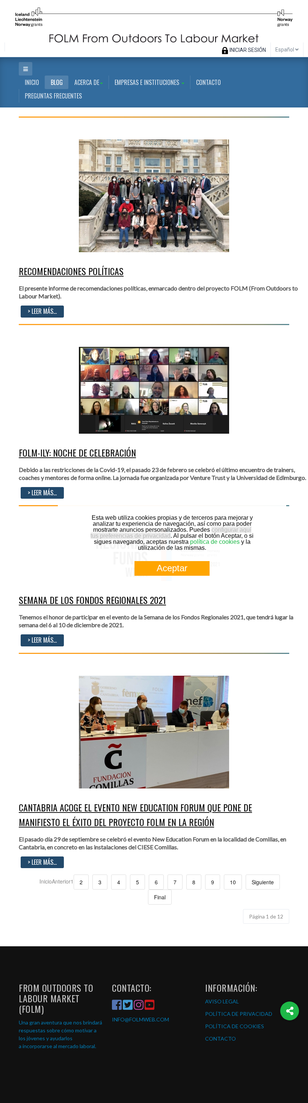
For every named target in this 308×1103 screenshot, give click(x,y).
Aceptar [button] (172, 568)
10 (233, 882)
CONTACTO (220, 1038)
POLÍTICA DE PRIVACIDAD (238, 1014)
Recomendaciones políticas (71, 271)
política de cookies (215, 542)
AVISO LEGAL (222, 1001)
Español (285, 50)
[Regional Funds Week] (154, 389)
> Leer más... (42, 311)
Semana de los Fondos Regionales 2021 (92, 600)
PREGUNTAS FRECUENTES (53, 95)
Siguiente (263, 882)
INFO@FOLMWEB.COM (140, 1019)
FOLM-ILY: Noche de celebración (77, 452)
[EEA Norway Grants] (154, 21)
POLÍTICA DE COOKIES (234, 1026)
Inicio (32, 82)
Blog (57, 82)
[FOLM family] (154, 195)
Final (160, 897)
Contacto (208, 82)
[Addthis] (289, 1011)
